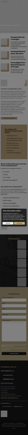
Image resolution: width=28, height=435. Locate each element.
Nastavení (8, 223)
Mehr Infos (22, 219)
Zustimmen (19, 223)
